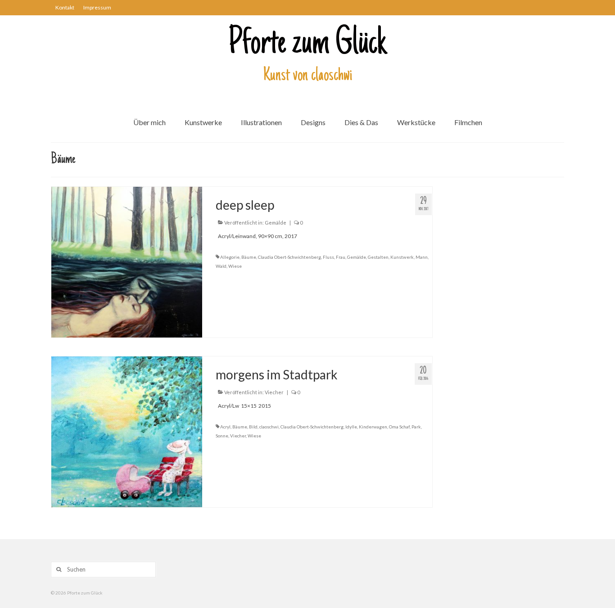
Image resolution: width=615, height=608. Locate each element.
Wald (221, 266)
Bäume (248, 257)
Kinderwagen (373, 426)
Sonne (222, 435)
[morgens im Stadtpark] (126, 431)
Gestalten (378, 257)
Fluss (328, 257)
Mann (422, 257)
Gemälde (275, 222)
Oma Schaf (399, 426)
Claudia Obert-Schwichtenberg (289, 257)
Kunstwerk (402, 257)
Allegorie (230, 257)
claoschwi (269, 426)
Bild (253, 426)
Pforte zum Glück (307, 44)
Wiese (235, 266)
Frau (340, 257)
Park (416, 426)
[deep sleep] (126, 261)
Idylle (351, 426)
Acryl (225, 426)
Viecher (274, 392)
